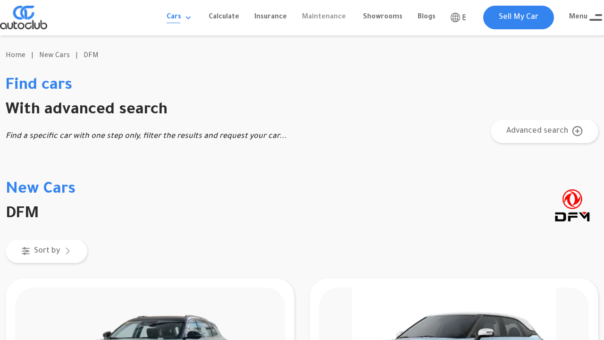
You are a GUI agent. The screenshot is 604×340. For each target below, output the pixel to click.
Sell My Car (518, 17)
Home (15, 56)
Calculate (224, 17)
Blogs (427, 17)
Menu (578, 17)
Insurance (270, 17)
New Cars (54, 56)
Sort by (47, 251)
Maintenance (324, 17)
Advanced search (537, 131)
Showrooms (383, 17)
